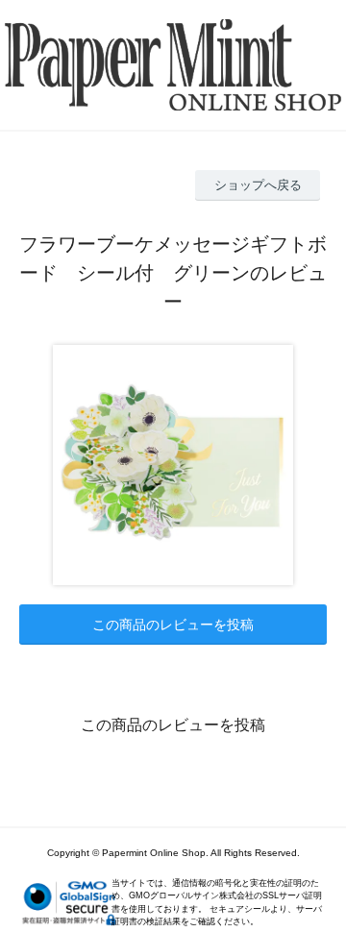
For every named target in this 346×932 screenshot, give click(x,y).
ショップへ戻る (258, 185)
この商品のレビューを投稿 (173, 624)
